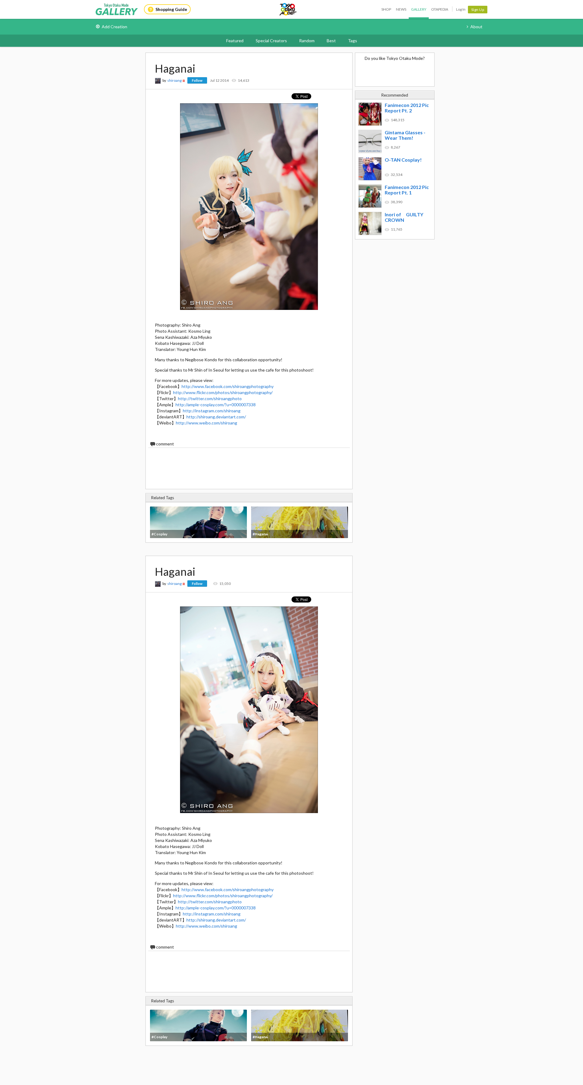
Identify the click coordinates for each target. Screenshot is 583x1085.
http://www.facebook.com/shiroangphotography (228, 386)
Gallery (418, 9)
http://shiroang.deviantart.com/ (216, 416)
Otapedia (439, 9)
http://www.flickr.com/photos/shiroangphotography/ (223, 392)
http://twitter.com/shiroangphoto (210, 398)
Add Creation (114, 26)
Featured (235, 40)
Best (331, 40)
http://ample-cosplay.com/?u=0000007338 (216, 404)
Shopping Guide (171, 9)
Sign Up (477, 9)
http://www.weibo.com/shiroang (206, 422)
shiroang (174, 80)
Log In (460, 9)
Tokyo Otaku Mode (288, 9)
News (401, 9)
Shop (386, 9)
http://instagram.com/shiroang (211, 410)
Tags (352, 40)
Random (307, 40)
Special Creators (271, 40)
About (476, 26)
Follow (197, 80)
